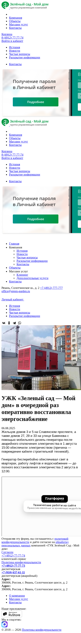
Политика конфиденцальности (21, 562)
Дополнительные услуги (32, 278)
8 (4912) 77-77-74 (12, 37)
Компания (15, 17)
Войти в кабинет (12, 41)
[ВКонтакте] (4, 323)
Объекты (15, 21)
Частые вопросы (19, 54)
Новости (14, 50)
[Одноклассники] (9, 323)
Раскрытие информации (24, 57)
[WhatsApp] (19, 323)
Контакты (15, 27)
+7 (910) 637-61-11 (13, 572)
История (14, 47)
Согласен (7, 552)
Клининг (22, 274)
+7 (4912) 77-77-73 (13, 565)
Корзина (7, 34)
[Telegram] (14, 323)
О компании (17, 595)
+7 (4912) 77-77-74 (13, 555)
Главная (14, 243)
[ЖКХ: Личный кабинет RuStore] (12, 616)
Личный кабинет (13, 299)
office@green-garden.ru (16, 291)
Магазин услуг (18, 24)
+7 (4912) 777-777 (51, 287)
